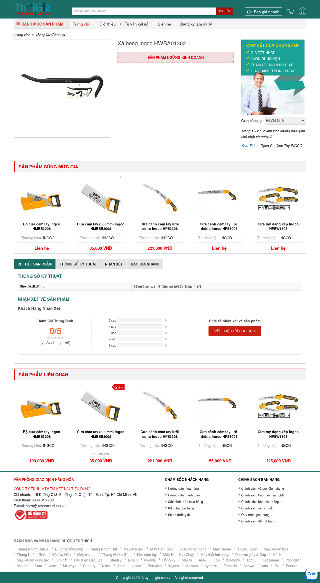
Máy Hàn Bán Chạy (178, 554)
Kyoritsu (211, 565)
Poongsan (294, 559)
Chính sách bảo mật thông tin (262, 501)
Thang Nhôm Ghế (31, 554)
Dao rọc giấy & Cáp (250, 554)
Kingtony (233, 559)
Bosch (133, 559)
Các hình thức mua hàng (185, 501)
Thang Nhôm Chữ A (32, 548)
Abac (121, 565)
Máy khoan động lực (33, 559)
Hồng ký (168, 559)
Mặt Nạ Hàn (61, 554)
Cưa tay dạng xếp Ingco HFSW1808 (254, 226)
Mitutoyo (69, 565)
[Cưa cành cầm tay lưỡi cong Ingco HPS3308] (135, 197)
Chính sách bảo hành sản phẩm (263, 495)
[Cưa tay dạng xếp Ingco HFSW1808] (254, 197)
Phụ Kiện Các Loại (88, 559)
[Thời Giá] (32, 8)
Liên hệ (164, 24)
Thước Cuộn (247, 548)
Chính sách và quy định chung (262, 488)
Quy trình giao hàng (255, 514)
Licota (136, 565)
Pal (277, 565)
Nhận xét (114, 263)
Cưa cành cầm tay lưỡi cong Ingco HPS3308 (135, 226)
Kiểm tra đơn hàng (181, 508)
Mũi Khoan (281, 554)
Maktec (22, 565)
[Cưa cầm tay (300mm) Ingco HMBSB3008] (76, 197)
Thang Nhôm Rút (103, 548)
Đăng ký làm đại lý (196, 24)
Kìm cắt (62, 559)
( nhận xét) (55, 342)
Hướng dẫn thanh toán (184, 495)
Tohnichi (230, 565)
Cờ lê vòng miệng (192, 548)
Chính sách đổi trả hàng (258, 521)
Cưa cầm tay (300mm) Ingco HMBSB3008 (76, 226)
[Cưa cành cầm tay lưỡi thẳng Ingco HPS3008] (195, 197)
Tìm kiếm (224, 11)
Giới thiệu (108, 24)
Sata (38, 565)
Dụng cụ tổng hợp (69, 548)
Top (217, 559)
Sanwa (249, 565)
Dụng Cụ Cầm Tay (51, 34)
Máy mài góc (134, 548)
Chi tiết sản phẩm (35, 263)
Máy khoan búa (276, 548)
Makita (187, 559)
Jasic (52, 565)
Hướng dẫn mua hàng (183, 488)
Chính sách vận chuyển (257, 508)
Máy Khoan (222, 548)
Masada (192, 565)
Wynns (173, 565)
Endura (292, 565)
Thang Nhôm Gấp (116, 554)
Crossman (271, 559)
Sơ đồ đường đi (179, 514)
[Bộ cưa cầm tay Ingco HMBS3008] (26, 404)
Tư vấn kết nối (137, 24)
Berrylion (155, 565)
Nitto (264, 565)
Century (89, 565)
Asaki (203, 559)
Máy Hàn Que (161, 548)
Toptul (251, 559)
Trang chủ (81, 24)
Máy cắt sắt (86, 554)
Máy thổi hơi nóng (214, 554)
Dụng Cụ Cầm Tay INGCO (281, 145)
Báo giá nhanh (267, 11)
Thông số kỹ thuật (78, 263)
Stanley (116, 559)
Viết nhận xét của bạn (234, 331)
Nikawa (150, 559)
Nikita (106, 565)
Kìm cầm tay (147, 554)
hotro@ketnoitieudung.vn (46, 505)
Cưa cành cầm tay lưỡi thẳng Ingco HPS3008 (195, 226)
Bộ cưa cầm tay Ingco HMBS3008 (26, 434)
